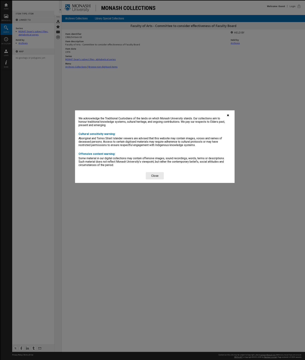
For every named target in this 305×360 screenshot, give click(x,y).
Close (155, 175)
